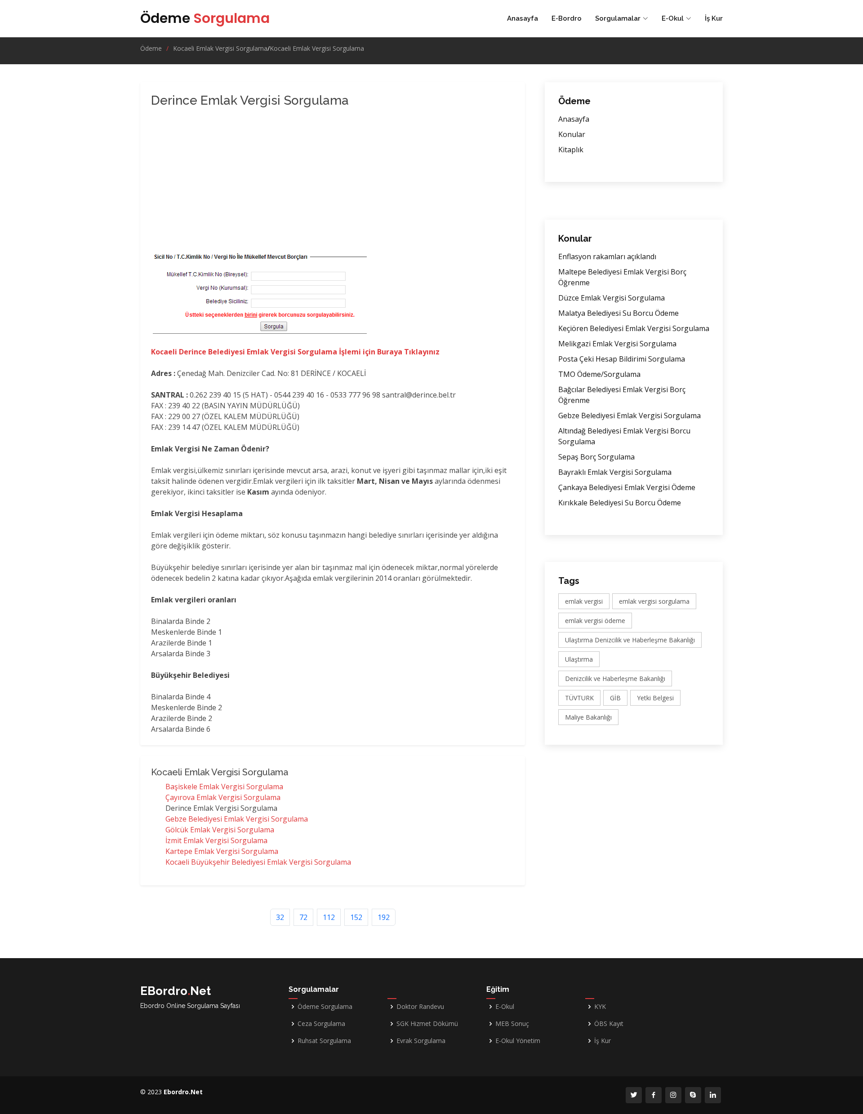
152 (356, 917)
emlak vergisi (584, 601)
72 (303, 917)
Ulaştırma (579, 659)
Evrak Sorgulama (420, 1041)
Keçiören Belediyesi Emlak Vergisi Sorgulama (633, 328)
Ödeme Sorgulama (325, 1006)
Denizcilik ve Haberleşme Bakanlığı (615, 678)
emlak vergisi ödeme (595, 620)
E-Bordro (567, 18)
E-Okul (504, 1006)
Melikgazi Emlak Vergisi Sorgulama (617, 344)
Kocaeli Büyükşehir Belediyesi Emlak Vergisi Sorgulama (258, 862)
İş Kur (714, 18)
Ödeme (205, 18)
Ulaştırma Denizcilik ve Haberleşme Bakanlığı (630, 640)
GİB (615, 698)
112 (329, 917)
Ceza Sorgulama (321, 1024)
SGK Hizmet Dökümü (427, 1024)
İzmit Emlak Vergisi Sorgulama (216, 840)
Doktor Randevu (420, 1006)
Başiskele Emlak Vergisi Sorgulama (224, 786)
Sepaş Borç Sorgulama (596, 457)
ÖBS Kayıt (608, 1024)
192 (384, 917)
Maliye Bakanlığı (588, 717)
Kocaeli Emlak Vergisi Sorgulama (220, 48)
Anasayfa (522, 18)
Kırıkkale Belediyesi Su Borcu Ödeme (619, 503)
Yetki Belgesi (655, 698)
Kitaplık (570, 150)
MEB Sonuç (512, 1024)
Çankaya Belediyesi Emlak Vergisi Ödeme (626, 487)
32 (280, 917)
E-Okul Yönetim (517, 1041)
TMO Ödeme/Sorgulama (599, 374)
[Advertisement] (295, 181)
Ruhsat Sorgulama (324, 1041)
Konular (571, 134)
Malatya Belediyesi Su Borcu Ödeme (618, 313)
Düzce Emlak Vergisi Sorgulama (611, 298)
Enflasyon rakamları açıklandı (607, 256)
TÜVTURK (579, 698)
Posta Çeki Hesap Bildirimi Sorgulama (621, 359)
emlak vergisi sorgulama (654, 601)
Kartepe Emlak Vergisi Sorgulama (221, 851)
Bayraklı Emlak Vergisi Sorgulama (615, 472)
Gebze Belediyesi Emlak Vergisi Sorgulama (236, 819)
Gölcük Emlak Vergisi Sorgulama (219, 830)
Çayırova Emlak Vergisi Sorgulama (222, 797)
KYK (600, 1006)
